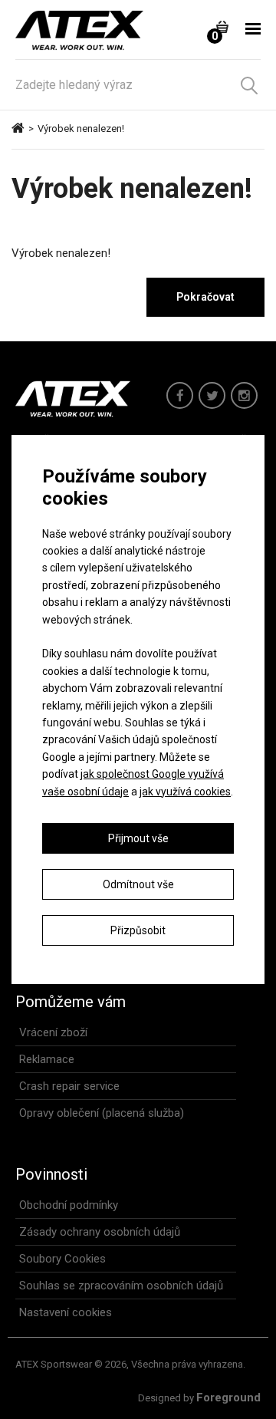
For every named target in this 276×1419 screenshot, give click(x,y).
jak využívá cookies (185, 791)
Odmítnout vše (138, 884)
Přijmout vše (138, 838)
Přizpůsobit (138, 930)
